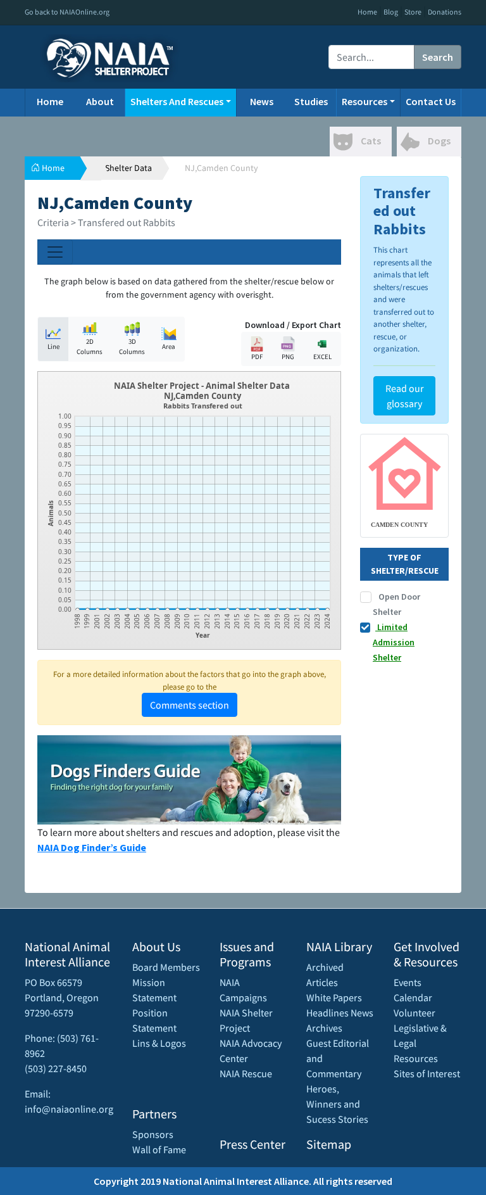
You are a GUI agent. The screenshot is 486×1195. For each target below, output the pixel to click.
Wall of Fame (159, 1149)
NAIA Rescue (246, 1073)
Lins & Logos (159, 1043)
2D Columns (90, 347)
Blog (390, 11)
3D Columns (132, 347)
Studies (311, 101)
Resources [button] (364, 101)
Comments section (189, 705)
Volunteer (414, 1012)
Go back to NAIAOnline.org (67, 11)
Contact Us (431, 101)
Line (53, 346)
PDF (257, 356)
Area (168, 346)
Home (367, 11)
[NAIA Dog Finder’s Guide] (189, 778)
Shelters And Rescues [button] (176, 101)
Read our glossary (404, 396)
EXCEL (322, 356)
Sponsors (152, 1134)
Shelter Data (128, 168)
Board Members (166, 967)
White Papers (334, 997)
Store (412, 11)
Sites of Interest (427, 1073)
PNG (288, 356)
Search (437, 57)
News (261, 101)
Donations (444, 11)
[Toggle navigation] (55, 252)
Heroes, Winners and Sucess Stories (337, 1103)
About (100, 101)
